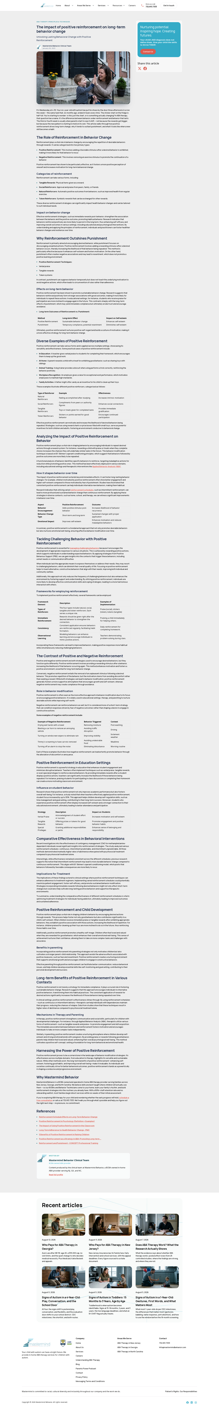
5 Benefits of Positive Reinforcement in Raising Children (64, 1134)
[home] (47, 5)
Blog (78, 1364)
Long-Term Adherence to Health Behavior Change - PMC (64, 1130)
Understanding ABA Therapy (88, 1360)
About (67, 5)
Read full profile (56, 1175)
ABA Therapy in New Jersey (129, 1343)
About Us (80, 1347)
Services (101, 5)
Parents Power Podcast (86, 1368)
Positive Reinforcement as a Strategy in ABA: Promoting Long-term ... (70, 1139)
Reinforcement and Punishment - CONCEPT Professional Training (68, 1143)
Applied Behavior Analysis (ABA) (106, 466)
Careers (132, 5)
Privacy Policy (82, 1377)
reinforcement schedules (82, 490)
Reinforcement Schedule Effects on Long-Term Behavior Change (68, 1117)
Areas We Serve (84, 5)
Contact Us (148, 51)
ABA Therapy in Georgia (127, 1347)
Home (58, 5)
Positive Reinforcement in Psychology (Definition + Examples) (67, 1121)
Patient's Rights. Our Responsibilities (181, 1391)
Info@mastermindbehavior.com (172, 1347)
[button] (69, 5)
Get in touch (168, 5)
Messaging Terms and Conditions (90, 1381)
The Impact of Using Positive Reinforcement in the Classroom (66, 1125)
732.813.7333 (164, 1343)
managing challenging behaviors (84, 548)
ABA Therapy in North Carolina (130, 1351)
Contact (79, 1373)
